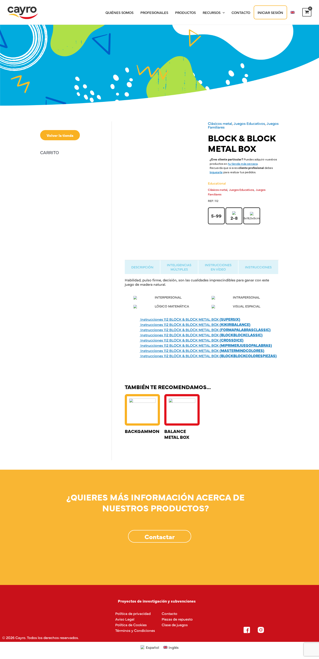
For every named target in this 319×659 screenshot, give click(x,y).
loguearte (216, 172)
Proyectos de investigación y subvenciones (157, 601)
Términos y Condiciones (135, 630)
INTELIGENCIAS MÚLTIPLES (179, 267)
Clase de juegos (175, 624)
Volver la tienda (60, 135)
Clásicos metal (220, 123)
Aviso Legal (124, 618)
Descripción (142, 267)
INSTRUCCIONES (258, 267)
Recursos (211, 12)
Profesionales (154, 12)
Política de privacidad (133, 613)
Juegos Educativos (249, 123)
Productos (185, 12)
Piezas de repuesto (177, 618)
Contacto (241, 12)
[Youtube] (289, 629)
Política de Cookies (131, 624)
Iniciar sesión (270, 12)
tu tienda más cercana (243, 163)
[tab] (142, 267)
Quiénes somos (119, 12)
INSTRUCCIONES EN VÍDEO (218, 267)
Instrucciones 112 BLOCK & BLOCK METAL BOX (190, 319)
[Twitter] (274, 629)
